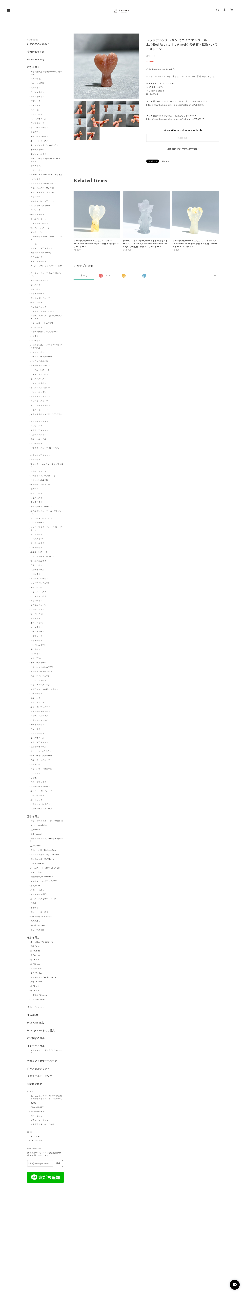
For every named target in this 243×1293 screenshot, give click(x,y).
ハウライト (35, 340)
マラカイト (35, 459)
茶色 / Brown (36, 982)
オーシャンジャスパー (40, 141)
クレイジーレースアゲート (42, 201)
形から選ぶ (33, 816)
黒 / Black (35, 986)
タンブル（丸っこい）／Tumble (44, 854)
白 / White (35, 951)
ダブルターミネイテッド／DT (43, 881)
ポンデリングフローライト (42, 556)
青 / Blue (34, 959)
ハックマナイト (37, 352)
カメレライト (36, 574)
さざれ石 (34, 908)
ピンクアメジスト (38, 379)
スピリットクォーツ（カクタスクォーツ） (46, 274)
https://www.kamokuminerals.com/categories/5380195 (175, 105)
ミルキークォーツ (38, 471)
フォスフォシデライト (40, 410)
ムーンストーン (37, 631)
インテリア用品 (36, 1045)
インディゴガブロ (38, 702)
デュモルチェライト (39, 307)
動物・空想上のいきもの (41, 916)
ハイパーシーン (37, 795)
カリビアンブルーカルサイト (43, 183)
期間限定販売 (34, 1084)
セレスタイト (36, 285)
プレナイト (35, 654)
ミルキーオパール (38, 747)
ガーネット (35, 773)
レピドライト (36, 534)
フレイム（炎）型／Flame (42, 859)
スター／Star (36, 872)
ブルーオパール (37, 569)
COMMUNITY (37, 1107)
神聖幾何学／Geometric (41, 876)
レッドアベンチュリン (40, 583)
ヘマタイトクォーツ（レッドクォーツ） (46, 449)
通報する (165, 161)
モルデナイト (36, 493)
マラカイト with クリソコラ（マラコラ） (46, 465)
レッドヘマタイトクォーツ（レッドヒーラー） (46, 528)
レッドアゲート (37, 522)
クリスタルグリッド (38, 1068)
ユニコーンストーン (39, 552)
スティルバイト (37, 257)
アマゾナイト (36, 101)
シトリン (34, 244)
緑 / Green (35, 964)
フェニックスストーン (40, 405)
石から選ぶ (33, 67)
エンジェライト (37, 800)
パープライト (36, 693)
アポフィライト (37, 96)
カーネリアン (36, 165)
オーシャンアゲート (39, 136)
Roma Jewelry (35, 59)
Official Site (36, 1140)
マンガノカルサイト (39, 561)
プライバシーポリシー (40, 1120)
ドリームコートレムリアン (42, 323)
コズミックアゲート (39, 223)
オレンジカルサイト (39, 154)
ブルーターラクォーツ (40, 760)
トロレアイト (36, 327)
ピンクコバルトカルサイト (42, 387)
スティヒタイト (37, 724)
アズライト (35, 88)
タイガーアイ (36, 587)
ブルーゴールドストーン (41, 808)
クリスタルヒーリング (39, 1076)
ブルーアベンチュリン (40, 676)
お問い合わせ (36, 1116)
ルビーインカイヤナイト (41, 518)
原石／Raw (35, 885)
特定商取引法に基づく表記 (42, 1124)
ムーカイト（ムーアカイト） (43, 475)
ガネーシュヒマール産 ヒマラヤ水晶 (46, 174)
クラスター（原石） (39, 894)
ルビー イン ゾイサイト (40, 751)
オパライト (35, 649)
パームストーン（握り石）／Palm (45, 868)
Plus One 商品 (35, 1022)
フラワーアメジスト (39, 430)
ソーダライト (36, 627)
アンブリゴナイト (38, 123)
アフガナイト (36, 565)
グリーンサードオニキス (41, 769)
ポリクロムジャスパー (40, 720)
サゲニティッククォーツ (41, 755)
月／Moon (35, 829)
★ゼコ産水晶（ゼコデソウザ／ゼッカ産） (46, 73)
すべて (84, 275)
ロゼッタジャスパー (39, 592)
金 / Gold (34, 990)
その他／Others (38, 925)
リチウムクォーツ (38, 605)
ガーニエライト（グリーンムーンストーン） (46, 159)
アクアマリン (36, 79)
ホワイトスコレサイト (40, 804)
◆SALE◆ (32, 1015)
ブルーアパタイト (38, 435)
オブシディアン (37, 623)
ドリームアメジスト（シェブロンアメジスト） (46, 316)
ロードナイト (36, 547)
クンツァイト (36, 210)
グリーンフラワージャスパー (43, 192)
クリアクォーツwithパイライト (44, 689)
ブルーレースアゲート (40, 786)
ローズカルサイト (38, 543)
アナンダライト (37, 92)
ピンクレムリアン (38, 645)
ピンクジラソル (37, 609)
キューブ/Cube (37, 930)
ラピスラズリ (36, 498)
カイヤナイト (36, 170)
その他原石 (35, 921)
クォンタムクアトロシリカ (42, 188)
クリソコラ (35, 197)
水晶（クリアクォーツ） (41, 252)
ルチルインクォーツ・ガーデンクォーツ (46, 512)
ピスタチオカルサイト (40, 365)
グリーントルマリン (39, 715)
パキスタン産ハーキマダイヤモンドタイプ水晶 (46, 346)
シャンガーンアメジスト (41, 248)
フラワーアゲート (38, 426)
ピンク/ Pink (36, 968)
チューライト (36, 729)
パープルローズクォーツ (41, 356)
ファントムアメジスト (40, 396)
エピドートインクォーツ (41, 791)
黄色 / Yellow (36, 973)
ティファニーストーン (40, 685)
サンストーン (36, 232)
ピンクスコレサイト (39, 578)
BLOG (34, 1103)
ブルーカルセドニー (39, 439)
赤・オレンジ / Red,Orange (43, 977)
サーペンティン (37, 614)
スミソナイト (36, 601)
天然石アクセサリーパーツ (42, 1060)
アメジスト (35, 105)
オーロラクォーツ (38, 662)
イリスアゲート (37, 132)
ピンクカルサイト (38, 383)
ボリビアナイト (37, 733)
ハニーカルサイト (38, 680)
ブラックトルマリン (39, 421)
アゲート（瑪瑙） (38, 83)
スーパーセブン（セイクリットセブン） (46, 267)
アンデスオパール (38, 119)
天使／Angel (36, 834)
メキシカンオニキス (39, 480)
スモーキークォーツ (39, 280)
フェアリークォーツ (39, 401)
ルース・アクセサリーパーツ (43, 899)
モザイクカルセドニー (40, 484)
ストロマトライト (38, 261)
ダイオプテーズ (37, 293)
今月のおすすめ (36, 51)
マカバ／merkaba (38, 825)
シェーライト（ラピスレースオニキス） (46, 237)
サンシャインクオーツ (40, 711)
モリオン (34, 778)
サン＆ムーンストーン (40, 228)
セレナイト (35, 289)
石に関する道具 (36, 1038)
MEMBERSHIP (37, 1111)
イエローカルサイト (39, 127)
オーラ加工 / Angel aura (41, 942)
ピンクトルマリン (38, 392)
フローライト (36, 443)
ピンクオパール (37, 738)
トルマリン (35, 618)
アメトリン (35, 110)
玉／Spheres (36, 846)
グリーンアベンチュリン (41, 671)
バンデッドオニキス (39, 361)
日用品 (33, 903)
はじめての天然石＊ (38, 44)
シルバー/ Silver (38, 999)
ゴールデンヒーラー (39, 219)
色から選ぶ (33, 937)
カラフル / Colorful (39, 995)
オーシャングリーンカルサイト (44, 145)
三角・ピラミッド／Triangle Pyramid (46, 839)
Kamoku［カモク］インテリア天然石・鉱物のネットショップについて (46, 1097)
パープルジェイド (38, 596)
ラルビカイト (36, 698)
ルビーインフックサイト (41, 707)
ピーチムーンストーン (40, 370)
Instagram (36, 1136)
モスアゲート (36, 489)
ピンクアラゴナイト (39, 374)
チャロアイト (36, 302)
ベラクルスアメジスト (40, 455)
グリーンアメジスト (39, 742)
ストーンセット (36, 1007)
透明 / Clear (36, 946)
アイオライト (36, 640)
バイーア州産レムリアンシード (44, 331)
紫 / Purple (35, 955)
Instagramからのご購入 (41, 1030)
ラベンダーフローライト (41, 506)
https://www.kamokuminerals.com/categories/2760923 (175, 119)
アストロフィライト (39, 782)
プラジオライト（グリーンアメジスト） (46, 415)
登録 (58, 1163)
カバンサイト (36, 179)
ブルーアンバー (37, 658)
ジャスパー (35, 764)
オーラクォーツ (37, 149)
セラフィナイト (37, 636)
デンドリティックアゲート (42, 311)
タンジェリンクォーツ (40, 298)
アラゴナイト (36, 114)
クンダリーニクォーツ (40, 205)
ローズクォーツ (37, 539)
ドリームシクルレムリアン (42, 667)
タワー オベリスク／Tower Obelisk (46, 821)
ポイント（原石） (38, 890)
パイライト (35, 336)
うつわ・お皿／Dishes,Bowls (44, 850)
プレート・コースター (40, 912)
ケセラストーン (37, 214)
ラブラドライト (37, 502)
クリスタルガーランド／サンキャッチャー (46, 1051)
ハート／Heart (37, 863)
